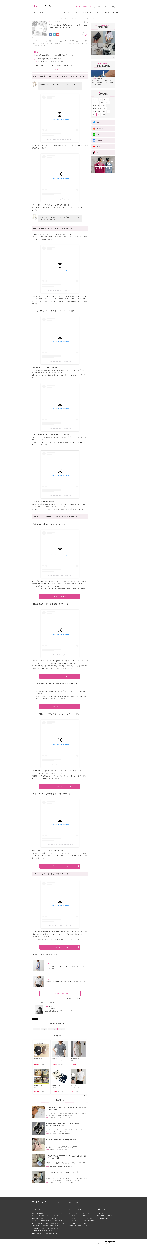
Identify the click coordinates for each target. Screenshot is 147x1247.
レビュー (106, 99)
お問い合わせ (86, 1213)
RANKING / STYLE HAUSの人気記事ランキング (42, 1230)
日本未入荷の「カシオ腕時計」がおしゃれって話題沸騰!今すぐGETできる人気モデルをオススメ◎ (103, 82)
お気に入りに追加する (61, 993)
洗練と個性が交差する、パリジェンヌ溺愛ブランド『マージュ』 (55, 55)
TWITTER (99, 122)
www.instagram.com (41, 37)
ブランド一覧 (72, 1218)
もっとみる (103, 57)
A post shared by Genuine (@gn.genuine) (60, 844)
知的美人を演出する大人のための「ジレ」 (49, 68)
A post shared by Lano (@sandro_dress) (59, 765)
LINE (98, 134)
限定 (98, 114)
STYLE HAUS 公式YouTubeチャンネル (105, 1218)
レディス (95, 99)
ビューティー (52, 12)
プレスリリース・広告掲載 (75, 1225)
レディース (32, 12)
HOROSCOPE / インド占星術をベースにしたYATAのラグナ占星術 (46, 1228)
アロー (103, 114)
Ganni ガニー (55, 1058)
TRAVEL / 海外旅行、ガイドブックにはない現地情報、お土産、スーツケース (48, 1223)
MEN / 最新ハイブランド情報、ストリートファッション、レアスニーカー (47, 1215)
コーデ (103, 111)
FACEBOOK (99, 140)
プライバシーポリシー (88, 1218)
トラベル (76, 12)
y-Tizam (70, 1182)
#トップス (36, 1029)
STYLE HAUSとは (73, 1213)
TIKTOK (99, 152)
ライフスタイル (64, 12)
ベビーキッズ (87, 12)
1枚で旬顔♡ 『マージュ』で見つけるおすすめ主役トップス (54, 65)
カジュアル (96, 102)
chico (69, 1117)
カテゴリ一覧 (72, 1215)
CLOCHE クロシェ (75, 1058)
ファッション (47, 18)
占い (96, 12)
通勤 (102, 102)
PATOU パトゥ (74, 1085)
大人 (108, 111)
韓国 (101, 99)
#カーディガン (52, 1029)
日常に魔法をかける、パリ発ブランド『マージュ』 (51, 59)
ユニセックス (96, 111)
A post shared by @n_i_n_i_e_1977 (60, 925)
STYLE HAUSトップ (37, 18)
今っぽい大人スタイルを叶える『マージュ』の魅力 (51, 61)
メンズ (41, 12)
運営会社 (85, 1223)
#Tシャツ (43, 1029)
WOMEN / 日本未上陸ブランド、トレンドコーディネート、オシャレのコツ (47, 1213)
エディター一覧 (72, 1220)
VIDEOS (115, 12)
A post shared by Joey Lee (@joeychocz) (60, 139)
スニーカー (96, 105)
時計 (94, 114)
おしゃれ (103, 105)
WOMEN (51, 22)
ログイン (78, 6)
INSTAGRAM (100, 128)
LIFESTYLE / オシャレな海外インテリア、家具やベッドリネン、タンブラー (48, 1220)
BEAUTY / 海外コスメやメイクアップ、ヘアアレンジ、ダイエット (46, 1218)
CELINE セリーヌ (38, 1058)
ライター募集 (72, 1223)
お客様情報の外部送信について (89, 1220)
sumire (70, 1150)
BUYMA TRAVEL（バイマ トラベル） (105, 1215)
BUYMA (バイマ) (100, 1213)
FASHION (94, 79)
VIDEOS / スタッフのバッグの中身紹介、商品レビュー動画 (44, 1233)
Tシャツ (107, 102)
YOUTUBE (99, 146)
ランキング (105, 12)
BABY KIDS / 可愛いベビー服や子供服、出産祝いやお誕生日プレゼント (47, 1225)
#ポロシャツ (61, 1029)
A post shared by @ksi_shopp (60, 199)
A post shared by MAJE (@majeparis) (59, 290)
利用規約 (85, 1215)
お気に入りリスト (87, 6)
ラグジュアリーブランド (99, 108)
